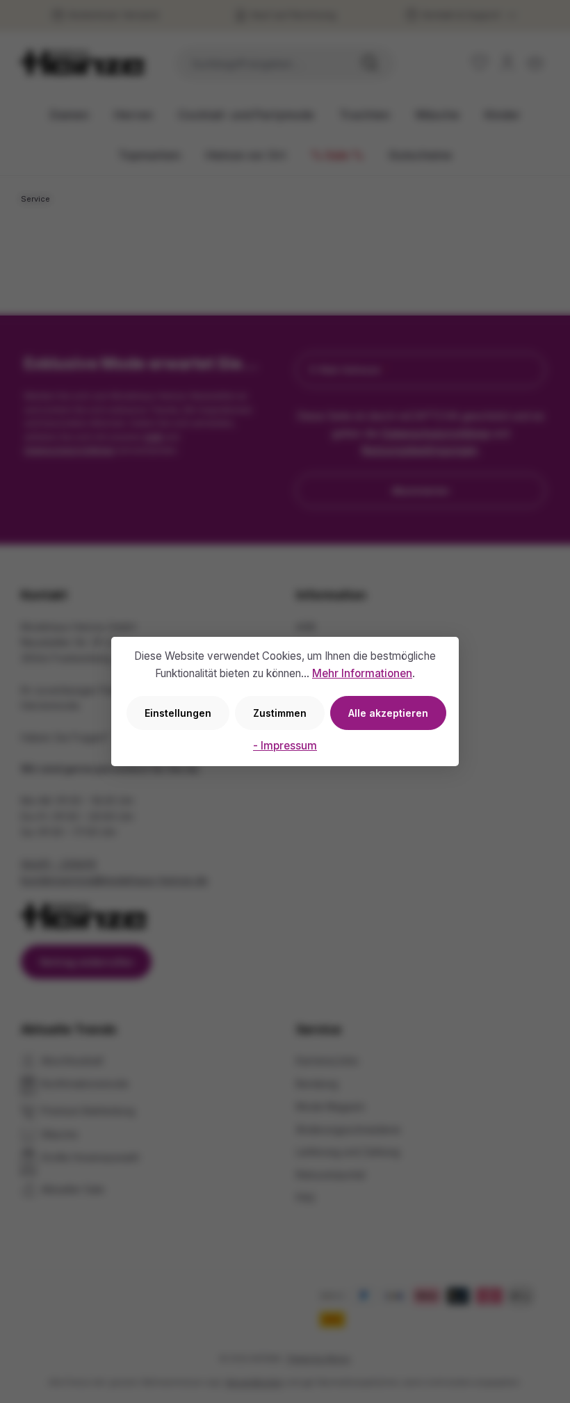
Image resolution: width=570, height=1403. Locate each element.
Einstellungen (178, 713)
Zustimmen (280, 713)
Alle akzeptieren (388, 713)
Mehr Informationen (362, 673)
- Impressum (285, 745)
